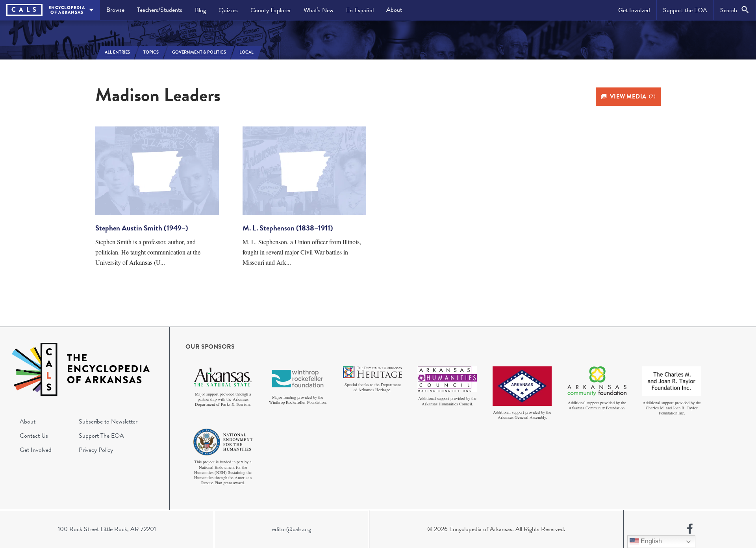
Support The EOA (101, 435)
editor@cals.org (291, 529)
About (394, 10)
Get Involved (634, 10)
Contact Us (34, 435)
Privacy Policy (96, 450)
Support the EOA (685, 10)
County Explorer (270, 10)
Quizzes (228, 10)
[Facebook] (690, 529)
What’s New (319, 10)
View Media (633, 96)
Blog (200, 10)
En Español (360, 10)
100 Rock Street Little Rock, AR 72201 (107, 529)
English (650, 541)
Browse (115, 10)
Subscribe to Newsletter (108, 421)
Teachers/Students (159, 10)
